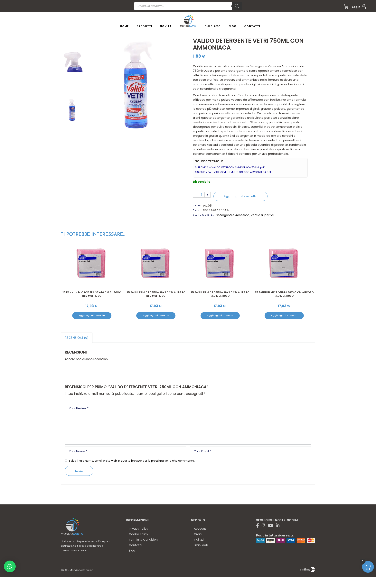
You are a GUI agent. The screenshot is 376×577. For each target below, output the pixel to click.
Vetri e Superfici (262, 215)
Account (200, 528)
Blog (132, 550)
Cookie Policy (138, 534)
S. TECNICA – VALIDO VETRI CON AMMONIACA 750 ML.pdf (230, 167)
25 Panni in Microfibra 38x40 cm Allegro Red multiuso (91, 294)
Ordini (198, 534)
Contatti (135, 545)
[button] (10, 566)
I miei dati (201, 545)
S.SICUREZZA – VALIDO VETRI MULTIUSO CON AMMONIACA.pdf (233, 172)
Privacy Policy (138, 528)
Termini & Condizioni (143, 539)
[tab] (76, 338)
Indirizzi (199, 539)
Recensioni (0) (76, 338)
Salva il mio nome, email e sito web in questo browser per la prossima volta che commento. (132, 461)
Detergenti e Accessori (232, 215)
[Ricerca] (237, 6)
